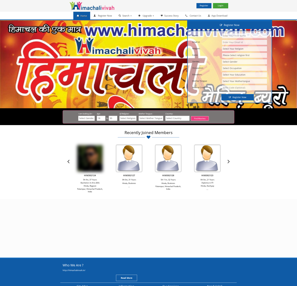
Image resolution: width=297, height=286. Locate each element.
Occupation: (197, 68)
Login (220, 5)
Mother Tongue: (199, 81)
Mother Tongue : (146, 113)
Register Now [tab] (231, 25)
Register (204, 5)
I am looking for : (85, 113)
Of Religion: (124, 113)
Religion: (196, 48)
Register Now (104, 15)
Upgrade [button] (147, 15)
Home (83, 15)
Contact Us (195, 15)
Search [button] (126, 15)
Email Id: (196, 42)
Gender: (196, 61)
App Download (219, 15)
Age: (98, 113)
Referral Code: (198, 87)
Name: (195, 35)
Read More (126, 277)
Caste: (195, 55)
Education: (197, 74)
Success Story (171, 15)
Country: (169, 113)
